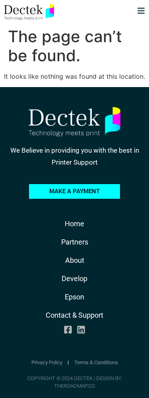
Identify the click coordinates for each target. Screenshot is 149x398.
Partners (74, 242)
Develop (74, 278)
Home (74, 223)
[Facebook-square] (68, 329)
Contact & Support (74, 315)
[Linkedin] (81, 329)
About (74, 260)
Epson (74, 297)
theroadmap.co (74, 386)
